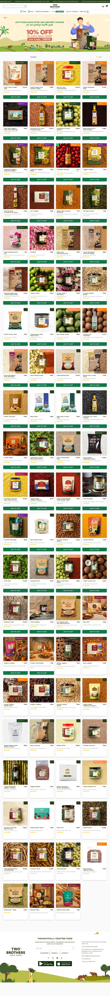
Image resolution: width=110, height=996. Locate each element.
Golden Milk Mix (88, 539)
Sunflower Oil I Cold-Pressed (90, 417)
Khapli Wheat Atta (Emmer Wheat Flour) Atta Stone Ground (36, 88)
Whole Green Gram (10, 334)
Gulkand (33, 252)
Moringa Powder (88, 211)
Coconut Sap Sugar (10, 539)
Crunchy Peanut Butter (88, 294)
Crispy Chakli (8, 457)
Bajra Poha (34, 416)
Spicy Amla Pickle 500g (63, 581)
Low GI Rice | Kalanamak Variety (89, 458)
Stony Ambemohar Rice (63, 458)
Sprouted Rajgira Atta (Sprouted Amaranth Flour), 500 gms (9, 376)
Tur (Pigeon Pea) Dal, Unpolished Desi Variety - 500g (63, 622)
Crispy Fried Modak (36, 663)
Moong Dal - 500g (10, 910)
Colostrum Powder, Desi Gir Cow (10, 828)
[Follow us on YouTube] (57, 958)
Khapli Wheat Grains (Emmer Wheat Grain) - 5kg (11, 746)
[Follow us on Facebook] (48, 958)
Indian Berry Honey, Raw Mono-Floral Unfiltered (36, 458)
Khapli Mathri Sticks (36, 827)
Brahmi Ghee (87, 827)
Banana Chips (34, 910)
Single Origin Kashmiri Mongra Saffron (36, 499)
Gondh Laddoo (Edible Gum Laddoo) (9, 705)
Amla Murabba (88, 498)
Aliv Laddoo (34, 211)
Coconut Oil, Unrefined (87, 335)
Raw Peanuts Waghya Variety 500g (88, 869)
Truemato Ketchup (63, 169)
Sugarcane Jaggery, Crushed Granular (10, 170)
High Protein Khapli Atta (10, 88)
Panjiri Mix (60, 827)
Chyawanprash (61, 868)
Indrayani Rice (35, 581)
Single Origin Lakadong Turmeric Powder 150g (89, 705)
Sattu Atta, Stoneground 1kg (62, 252)
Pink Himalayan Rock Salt (11, 252)
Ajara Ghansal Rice (63, 375)
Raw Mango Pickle (63, 334)
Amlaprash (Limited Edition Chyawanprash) (63, 129)
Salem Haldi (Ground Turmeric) (63, 211)
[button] (7, 92)
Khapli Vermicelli (9, 416)
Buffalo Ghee (61, 745)
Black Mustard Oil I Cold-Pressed (89, 129)
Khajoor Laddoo (9, 663)
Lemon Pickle (34, 293)
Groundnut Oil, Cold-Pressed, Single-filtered (37, 129)
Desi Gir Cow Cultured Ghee (61, 88)
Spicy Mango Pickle (36, 375)
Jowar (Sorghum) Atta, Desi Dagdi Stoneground (89, 252)
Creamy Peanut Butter (62, 705)
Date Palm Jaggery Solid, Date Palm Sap (11, 129)
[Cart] (106, 6)
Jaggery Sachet (88, 169)
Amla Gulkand (35, 622)
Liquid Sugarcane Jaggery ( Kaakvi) (10, 787)
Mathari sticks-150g (63, 910)
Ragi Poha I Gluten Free (63, 417)
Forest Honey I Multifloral (62, 294)
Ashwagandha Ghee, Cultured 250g (10, 869)
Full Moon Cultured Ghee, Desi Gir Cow (10, 499)
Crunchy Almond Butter (62, 540)
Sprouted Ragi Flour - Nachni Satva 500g (11, 294)
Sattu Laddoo (87, 663)
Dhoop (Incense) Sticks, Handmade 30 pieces (64, 787)
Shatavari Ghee (9, 622)
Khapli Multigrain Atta (88, 88)
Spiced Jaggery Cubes (62, 663)
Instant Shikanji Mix (89, 786)
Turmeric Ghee (35, 868)
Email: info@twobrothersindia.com (91, 956)
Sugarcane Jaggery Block (36, 170)
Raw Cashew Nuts (36, 539)
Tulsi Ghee (7, 581)
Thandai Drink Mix (89, 745)
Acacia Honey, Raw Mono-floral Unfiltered (36, 335)
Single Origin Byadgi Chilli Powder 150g (64, 499)
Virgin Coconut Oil (89, 581)
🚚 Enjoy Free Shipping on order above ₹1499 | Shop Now (46, 1)
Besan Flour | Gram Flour (89, 376)
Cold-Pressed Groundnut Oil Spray (11, 211)
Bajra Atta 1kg (35, 745)
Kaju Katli (86, 622)
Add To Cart (15, 97)
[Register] (73, 948)
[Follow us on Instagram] (53, 958)
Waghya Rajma (35, 786)
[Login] (99, 6)
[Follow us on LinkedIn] (61, 958)
